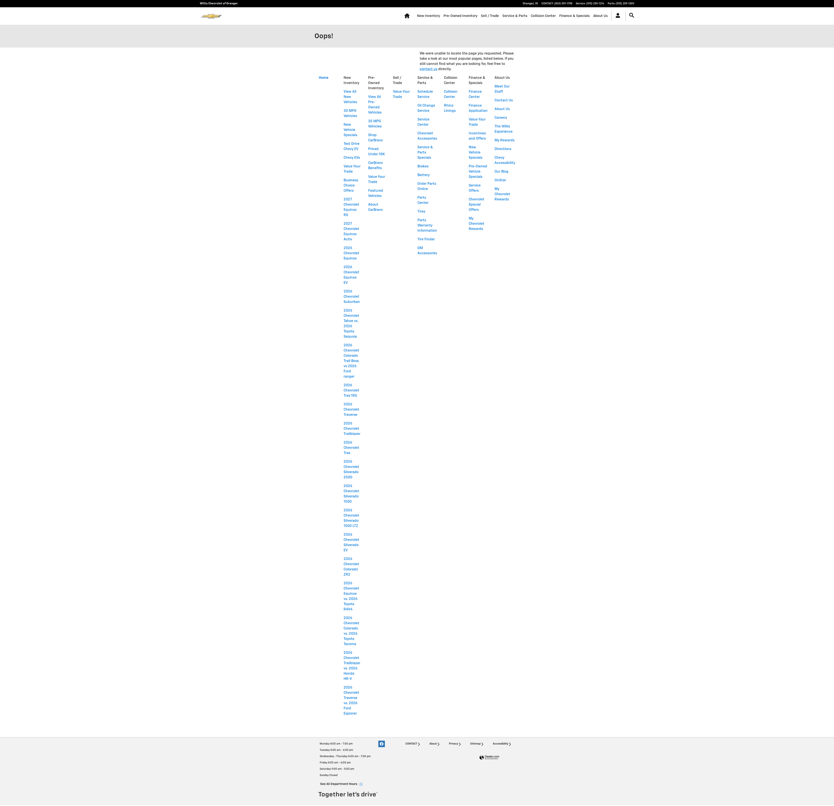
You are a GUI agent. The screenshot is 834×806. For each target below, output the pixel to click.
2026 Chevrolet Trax (351, 448)
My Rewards (505, 140)
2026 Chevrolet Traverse (351, 410)
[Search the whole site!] (631, 15)
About (433, 744)
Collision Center (543, 16)
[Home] (211, 16)
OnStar (500, 180)
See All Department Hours (338, 784)
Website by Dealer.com (489, 757)
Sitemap (475, 744)
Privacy (453, 744)
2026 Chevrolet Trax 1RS (351, 391)
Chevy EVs (352, 158)
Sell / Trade (490, 16)
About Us (600, 16)
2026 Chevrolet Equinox (351, 253)
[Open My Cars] (616, 16)
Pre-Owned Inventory (460, 16)
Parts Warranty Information (427, 226)
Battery (423, 175)
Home (323, 78)
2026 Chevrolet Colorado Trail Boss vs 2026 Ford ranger (351, 361)
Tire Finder (426, 239)
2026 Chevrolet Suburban (352, 297)
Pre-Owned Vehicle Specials (478, 172)
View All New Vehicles (350, 97)
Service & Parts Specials (425, 153)
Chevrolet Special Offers (476, 205)
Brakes (423, 166)
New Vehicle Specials (350, 130)
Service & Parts (514, 16)
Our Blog (501, 171)
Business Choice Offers (351, 186)
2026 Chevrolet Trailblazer (352, 429)
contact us (428, 69)
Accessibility (500, 744)
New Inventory (428, 16)
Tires (421, 211)
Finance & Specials (574, 16)
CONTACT (411, 744)
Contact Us (504, 100)
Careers (501, 118)
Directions (503, 149)
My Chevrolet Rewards (476, 224)
